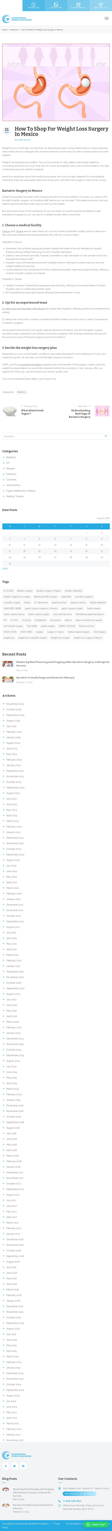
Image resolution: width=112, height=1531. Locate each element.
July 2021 (11, 932)
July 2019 (11, 1066)
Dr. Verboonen (41, 602)
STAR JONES (26, 632)
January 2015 (13, 1367)
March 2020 (12, 1021)
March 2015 (12, 1356)
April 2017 (11, 1217)
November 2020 (15, 977)
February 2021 (13, 960)
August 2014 (13, 1395)
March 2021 (12, 955)
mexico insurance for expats (89, 620)
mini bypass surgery (13, 626)
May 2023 (11, 810)
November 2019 (15, 1044)
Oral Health (32, 626)
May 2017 (11, 1211)
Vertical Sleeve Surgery (79, 632)
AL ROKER (8, 591)
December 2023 (15, 770)
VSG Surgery (100, 632)
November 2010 (15, 1440)
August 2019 (13, 1061)
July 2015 (11, 1334)
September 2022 (15, 854)
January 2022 (13, 899)
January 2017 (13, 1233)
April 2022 (11, 882)
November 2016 (15, 1245)
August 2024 (13, 743)
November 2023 (15, 776)
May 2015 (11, 1345)
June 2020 (11, 1005)
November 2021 (14, 910)
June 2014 (11, 1406)
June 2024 (11, 748)
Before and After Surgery (45, 597)
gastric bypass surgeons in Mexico (41, 608)
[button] (96, 1524)
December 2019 (14, 1038)
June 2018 (11, 1139)
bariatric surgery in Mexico (48, 591)
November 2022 (15, 843)
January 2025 (13, 737)
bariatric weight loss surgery (17, 597)
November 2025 (15, 704)
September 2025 (15, 715)
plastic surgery (48, 626)
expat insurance (59, 602)
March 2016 (12, 1289)
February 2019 (14, 1094)
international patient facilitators (90, 614)
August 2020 (13, 994)
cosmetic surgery (12, 602)
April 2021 (11, 949)
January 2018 (13, 1166)
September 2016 (15, 1256)
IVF (8, 463)
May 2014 (11, 1412)
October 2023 (13, 782)
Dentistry (11, 474)
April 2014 (11, 1418)
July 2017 (11, 1200)
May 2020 (11, 1010)
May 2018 (11, 1144)
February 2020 (14, 1027)
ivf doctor (26, 620)
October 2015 (13, 1317)
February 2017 (13, 1228)
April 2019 (11, 1083)
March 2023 (12, 821)
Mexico (68, 620)
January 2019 (13, 1100)
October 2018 (13, 1116)
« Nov (5, 568)
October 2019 (13, 1049)
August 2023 (13, 793)
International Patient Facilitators (34, 1523)
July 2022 (11, 865)
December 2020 (15, 971)
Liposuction (55, 620)
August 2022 (13, 860)
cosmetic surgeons (84, 597)
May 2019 (11, 1077)
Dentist (27, 602)
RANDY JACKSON (67, 626)
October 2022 (13, 849)
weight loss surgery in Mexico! (88, 638)
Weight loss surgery (60, 638)
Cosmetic (11, 479)
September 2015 (15, 1323)
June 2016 (11, 1272)
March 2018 (12, 1155)
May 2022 (11, 876)
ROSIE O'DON (10, 632)
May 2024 (11, 754)
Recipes (10, 468)
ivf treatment (40, 620)
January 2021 (13, 966)
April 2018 (11, 1150)
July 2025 (11, 726)
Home (4, 30)
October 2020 (13, 982)
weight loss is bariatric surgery (32, 638)
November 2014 (15, 1378)
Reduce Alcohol (86, 626)
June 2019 (11, 1072)
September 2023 (15, 787)
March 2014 (12, 1423)
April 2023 (11, 815)
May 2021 (11, 943)
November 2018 (15, 1111)
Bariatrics (14, 30)
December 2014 (14, 1373)
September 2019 (15, 1055)
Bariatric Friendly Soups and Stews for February (45, 677)
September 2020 (15, 988)
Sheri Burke (24, 139)
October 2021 (13, 915)
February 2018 (14, 1161)
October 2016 (13, 1250)
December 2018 (14, 1105)
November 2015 (14, 1312)
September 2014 (15, 1390)
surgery (39, 632)
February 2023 (14, 826)
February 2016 (14, 1295)
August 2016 (13, 1261)
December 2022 (15, 837)
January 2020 (13, 1033)
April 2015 (11, 1351)
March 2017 (12, 1222)
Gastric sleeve (93, 608)
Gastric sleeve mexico (14, 614)
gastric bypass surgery (72, 608)
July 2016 (11, 1267)
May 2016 (11, 1278)
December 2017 (14, 1172)
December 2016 (14, 1239)
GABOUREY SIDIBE (12, 608)
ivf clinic (14, 620)
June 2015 (11, 1339)
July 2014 (11, 1401)
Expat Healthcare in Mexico (21, 490)
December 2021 (14, 904)
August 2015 (13, 1328)
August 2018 (13, 1127)
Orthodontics (13, 485)
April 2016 (11, 1284)
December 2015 (14, 1306)
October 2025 (13, 709)
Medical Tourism (15, 496)
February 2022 (14, 893)
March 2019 (12, 1088)
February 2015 (13, 1362)
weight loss (9, 638)
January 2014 (13, 1434)
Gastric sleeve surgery (38, 614)
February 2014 (14, 1429)
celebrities (66, 597)
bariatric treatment (73, 591)
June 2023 (11, 804)
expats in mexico (78, 602)
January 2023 (13, 832)
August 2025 (13, 720)
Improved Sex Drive (62, 614)
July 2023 (11, 798)
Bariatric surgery (25, 591)
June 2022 (11, 871)
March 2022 (12, 888)
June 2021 (11, 938)
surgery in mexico (55, 632)
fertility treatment (98, 602)
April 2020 (11, 1016)
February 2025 (14, 731)
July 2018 (11, 1133)
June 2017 (11, 1206)
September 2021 (15, 921)
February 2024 (14, 759)
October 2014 (13, 1384)
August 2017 (13, 1194)
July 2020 (11, 999)
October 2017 (13, 1183)
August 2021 (13, 927)
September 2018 (15, 1122)
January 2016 (13, 1300)
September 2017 (15, 1189)
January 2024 (13, 765)
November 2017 (14, 1178)
